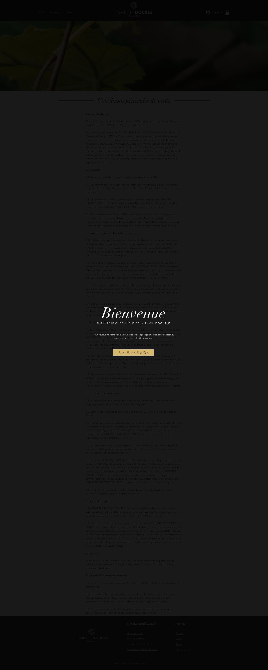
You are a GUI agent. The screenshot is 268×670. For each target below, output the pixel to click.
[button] (133, 352)
